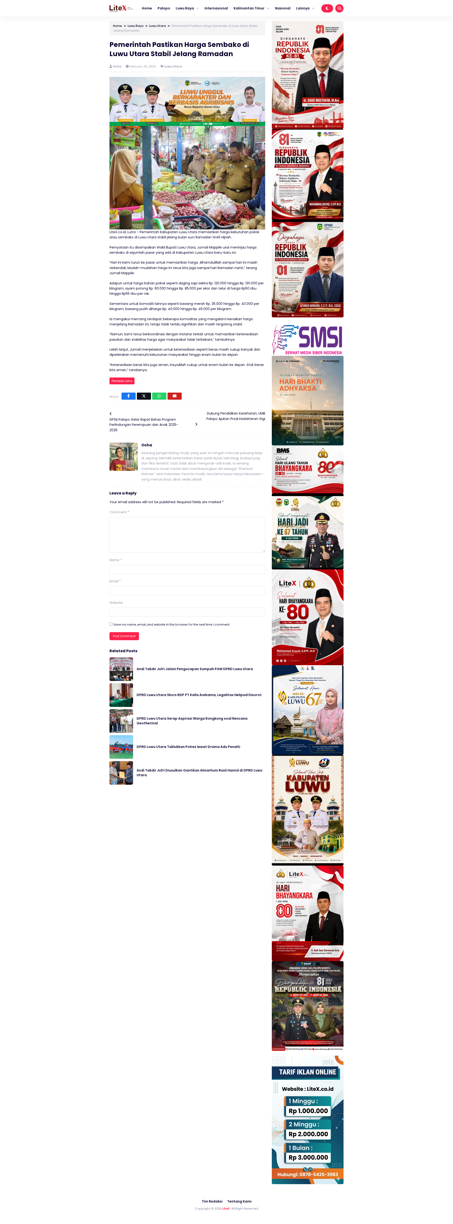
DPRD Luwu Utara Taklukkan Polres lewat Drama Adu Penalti (188, 746)
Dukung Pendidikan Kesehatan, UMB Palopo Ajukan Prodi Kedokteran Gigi (235, 416)
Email (115, 581)
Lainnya (303, 8)
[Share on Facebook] (129, 396)
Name (115, 560)
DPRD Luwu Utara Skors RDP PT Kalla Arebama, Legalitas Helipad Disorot (199, 695)
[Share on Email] (175, 396)
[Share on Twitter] (144, 396)
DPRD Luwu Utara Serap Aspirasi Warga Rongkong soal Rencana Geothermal (192, 721)
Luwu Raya (185, 8)
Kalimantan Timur (249, 8)
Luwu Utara (173, 66)
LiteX (226, 1209)
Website (116, 602)
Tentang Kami (239, 1201)
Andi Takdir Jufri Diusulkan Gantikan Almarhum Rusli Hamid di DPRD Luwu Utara (199, 772)
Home (147, 8)
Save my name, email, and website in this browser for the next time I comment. (171, 624)
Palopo (164, 8)
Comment (119, 512)
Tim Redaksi (212, 1201)
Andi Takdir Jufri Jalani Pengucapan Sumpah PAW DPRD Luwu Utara (195, 669)
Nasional (282, 8)
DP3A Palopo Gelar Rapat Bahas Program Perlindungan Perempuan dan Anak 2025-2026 (143, 424)
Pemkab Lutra (122, 381)
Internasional (216, 8)
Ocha (117, 66)
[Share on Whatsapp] (159, 396)
